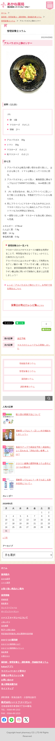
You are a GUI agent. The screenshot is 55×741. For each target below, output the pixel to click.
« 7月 (5, 538)
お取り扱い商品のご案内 (12, 589)
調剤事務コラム (27, 387)
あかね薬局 (5, 579)
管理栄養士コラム (8, 21)
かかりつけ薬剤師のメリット (12, 648)
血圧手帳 (21, 338)
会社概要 (4, 626)
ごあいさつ (5, 622)
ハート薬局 (5, 583)
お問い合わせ (7, 680)
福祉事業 (4, 652)
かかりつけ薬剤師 (9, 640)
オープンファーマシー (10, 611)
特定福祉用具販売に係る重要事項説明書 (17, 634)
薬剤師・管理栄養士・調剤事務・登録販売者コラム (21, 17)
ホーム (3, 13)
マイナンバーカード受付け (13, 671)
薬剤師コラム (27, 379)
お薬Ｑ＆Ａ (5, 656)
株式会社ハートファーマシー (16, 702)
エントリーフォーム (9, 607)
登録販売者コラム (27, 363)
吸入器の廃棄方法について (28, 414)
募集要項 (4, 603)
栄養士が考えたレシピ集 (12, 675)
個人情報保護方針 (9, 684)
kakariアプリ (7, 666)
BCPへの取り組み (8, 630)
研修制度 (4, 600)
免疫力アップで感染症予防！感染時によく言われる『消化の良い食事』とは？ (33, 450)
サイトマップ (7, 688)
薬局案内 (5, 574)
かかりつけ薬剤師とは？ (11, 644)
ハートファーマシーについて (14, 617)
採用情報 (5, 595)
